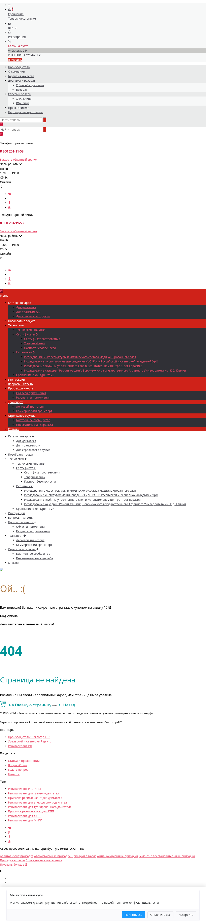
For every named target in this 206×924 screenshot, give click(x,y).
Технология (16, 325)
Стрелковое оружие (21, 415)
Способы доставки (31, 85)
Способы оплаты (19, 94)
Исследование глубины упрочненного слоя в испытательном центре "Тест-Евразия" (83, 366)
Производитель (19, 67)
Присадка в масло (12, 860)
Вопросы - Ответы (20, 384)
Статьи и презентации (24, 761)
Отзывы (13, 429)
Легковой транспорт (30, 406)
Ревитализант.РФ (20, 746)
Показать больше (12, 864)
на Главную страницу (30, 705)
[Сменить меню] (9, 5)
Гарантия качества (21, 76)
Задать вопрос (18, 769)
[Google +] (9, 832)
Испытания (24, 352)
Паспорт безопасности (40, 348)
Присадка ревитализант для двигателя (35, 798)
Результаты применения (33, 397)
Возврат (21, 89)
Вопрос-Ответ (17, 765)
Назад (66, 705)
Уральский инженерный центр (30, 741)
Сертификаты (26, 334)
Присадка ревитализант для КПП (31, 811)
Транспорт (15, 402)
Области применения (31, 393)
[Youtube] (9, 207)
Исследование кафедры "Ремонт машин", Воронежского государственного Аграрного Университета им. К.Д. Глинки (105, 370)
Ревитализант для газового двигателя (34, 793)
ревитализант (10, 856)
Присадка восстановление (44, 860)
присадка (26, 856)
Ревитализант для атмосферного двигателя (38, 802)
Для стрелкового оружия (33, 316)
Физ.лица (25, 99)
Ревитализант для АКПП (24, 816)
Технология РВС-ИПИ (30, 330)
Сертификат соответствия (42, 339)
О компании (16, 71)
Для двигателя (26, 307)
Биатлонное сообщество (33, 420)
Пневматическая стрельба (34, 425)
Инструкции (16, 379)
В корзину (15, 59)
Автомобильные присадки (52, 856)
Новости (14, 774)
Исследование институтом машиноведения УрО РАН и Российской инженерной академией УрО (91, 361)
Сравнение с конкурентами (35, 375)
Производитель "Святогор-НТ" (29, 737)
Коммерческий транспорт (34, 411)
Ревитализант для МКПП (25, 820)
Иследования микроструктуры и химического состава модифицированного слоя (80, 357)
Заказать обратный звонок (18, 159)
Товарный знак (34, 343)
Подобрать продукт (21, 321)
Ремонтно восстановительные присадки (167, 856)
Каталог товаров (19, 303)
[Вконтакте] (9, 194)
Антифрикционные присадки (117, 856)
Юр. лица (22, 103)
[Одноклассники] (9, 203)
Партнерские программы (25, 112)
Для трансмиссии (28, 312)
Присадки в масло (83, 856)
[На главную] (1, 291)
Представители (18, 108)
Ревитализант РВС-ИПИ (24, 789)
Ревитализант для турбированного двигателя (39, 807)
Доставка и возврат (21, 80)
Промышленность (20, 388)
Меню (4, 295)
